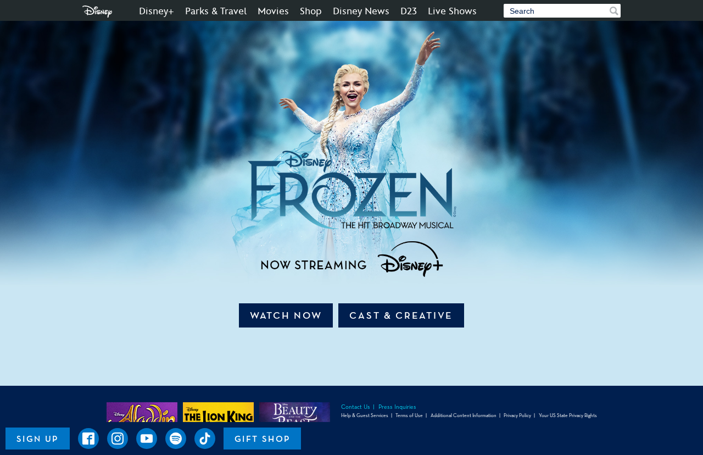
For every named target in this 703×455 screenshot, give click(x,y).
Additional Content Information (463, 415)
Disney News (361, 11)
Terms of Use (409, 415)
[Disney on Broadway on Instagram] (117, 438)
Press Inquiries (397, 406)
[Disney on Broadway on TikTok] (204, 438)
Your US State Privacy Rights (568, 415)
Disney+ (156, 11)
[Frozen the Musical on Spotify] (175, 438)
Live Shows (452, 11)
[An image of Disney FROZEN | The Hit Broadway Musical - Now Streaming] (351, 154)
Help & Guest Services (364, 415)
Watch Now (286, 315)
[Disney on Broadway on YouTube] (146, 438)
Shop (311, 11)
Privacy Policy (517, 415)
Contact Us (355, 406)
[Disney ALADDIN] (142, 415)
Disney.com (97, 11)
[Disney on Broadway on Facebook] (88, 438)
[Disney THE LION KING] (218, 415)
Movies (273, 11)
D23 (408, 11)
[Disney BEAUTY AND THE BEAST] (294, 415)
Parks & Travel (216, 11)
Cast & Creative (401, 315)
